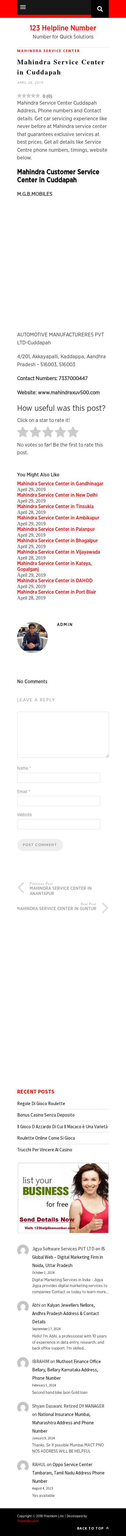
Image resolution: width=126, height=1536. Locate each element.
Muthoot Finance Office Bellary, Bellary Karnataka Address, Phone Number (66, 1369)
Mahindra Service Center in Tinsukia (55, 506)
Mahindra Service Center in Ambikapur (58, 517)
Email (23, 792)
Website (24, 815)
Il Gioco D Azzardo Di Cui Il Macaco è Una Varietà (62, 1126)
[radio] (22, 432)
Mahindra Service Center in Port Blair (56, 592)
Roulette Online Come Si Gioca (46, 1138)
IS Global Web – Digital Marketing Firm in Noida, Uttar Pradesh (68, 1257)
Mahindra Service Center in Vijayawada (58, 552)
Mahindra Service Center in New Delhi (57, 495)
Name (24, 768)
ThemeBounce (27, 1521)
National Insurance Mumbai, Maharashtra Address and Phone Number (63, 1422)
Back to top (91, 1528)
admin (65, 625)
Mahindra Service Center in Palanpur (56, 529)
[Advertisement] (63, 267)
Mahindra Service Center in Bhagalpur (57, 540)
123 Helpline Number (63, 28)
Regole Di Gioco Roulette (41, 1103)
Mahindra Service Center (48, 50)
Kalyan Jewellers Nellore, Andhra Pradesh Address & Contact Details (65, 1313)
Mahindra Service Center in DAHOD (55, 580)
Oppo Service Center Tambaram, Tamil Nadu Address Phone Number (68, 1473)
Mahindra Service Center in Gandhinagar (60, 483)
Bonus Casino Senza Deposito (46, 1115)
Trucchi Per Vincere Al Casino (44, 1150)
